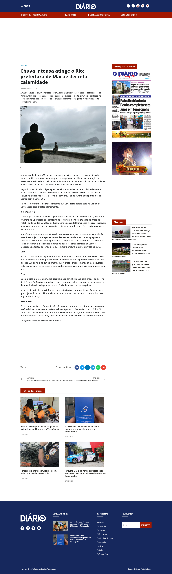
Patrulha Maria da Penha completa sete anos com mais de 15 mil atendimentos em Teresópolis (85, 473)
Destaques (101, 530)
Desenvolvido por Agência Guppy (140, 569)
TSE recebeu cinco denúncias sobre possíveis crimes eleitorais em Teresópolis (82, 429)
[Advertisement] (86, 38)
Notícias (23, 65)
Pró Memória (102, 554)
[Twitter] (142, 6)
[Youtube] (147, 6)
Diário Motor (102, 534)
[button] (128, 6)
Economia (101, 542)
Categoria (101, 526)
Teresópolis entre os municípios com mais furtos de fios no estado (38, 472)
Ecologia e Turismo (105, 538)
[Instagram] (138, 6)
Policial (100, 550)
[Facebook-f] (133, 6)
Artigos (100, 522)
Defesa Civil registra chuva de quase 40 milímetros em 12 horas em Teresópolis (39, 427)
